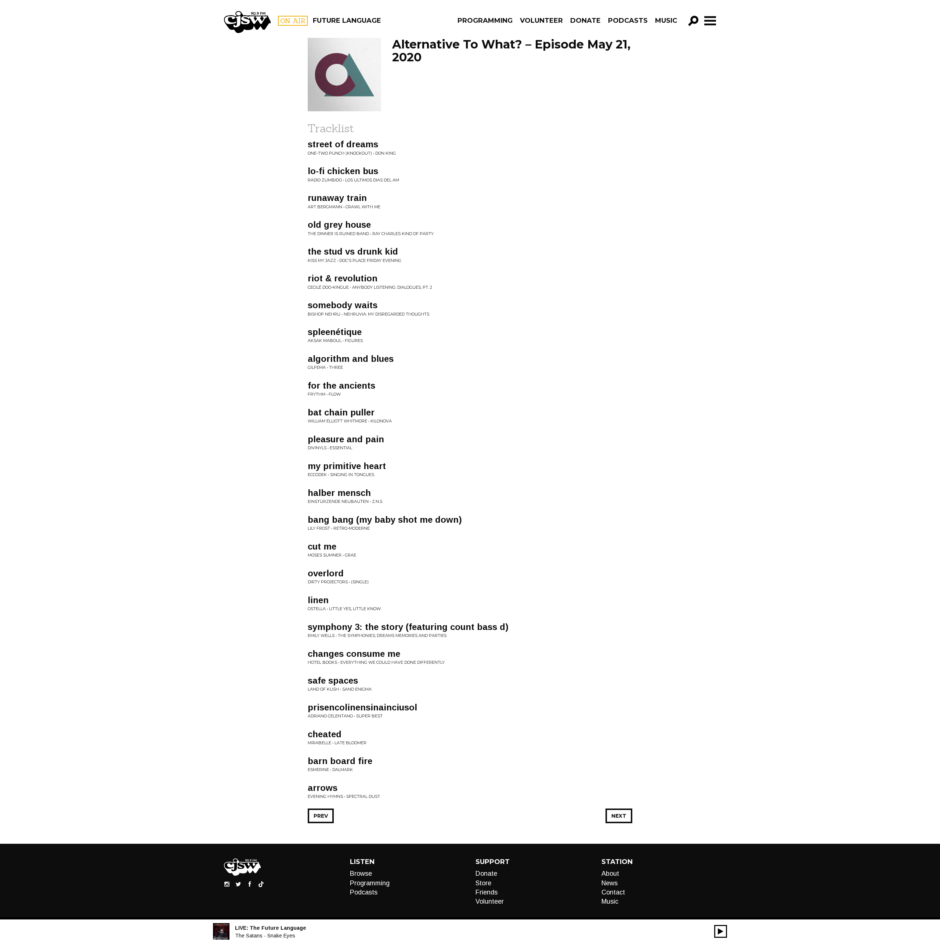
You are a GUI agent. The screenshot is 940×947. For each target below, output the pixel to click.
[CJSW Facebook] (250, 883)
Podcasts (628, 21)
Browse (361, 873)
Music (666, 21)
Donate (585, 21)
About (610, 873)
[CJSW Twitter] (238, 883)
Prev (321, 816)
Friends (487, 892)
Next (618, 816)
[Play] (720, 931)
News (609, 883)
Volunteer (541, 21)
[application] (720, 931)
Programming (485, 21)
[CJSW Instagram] (227, 883)
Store (483, 883)
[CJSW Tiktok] (261, 883)
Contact (613, 892)
